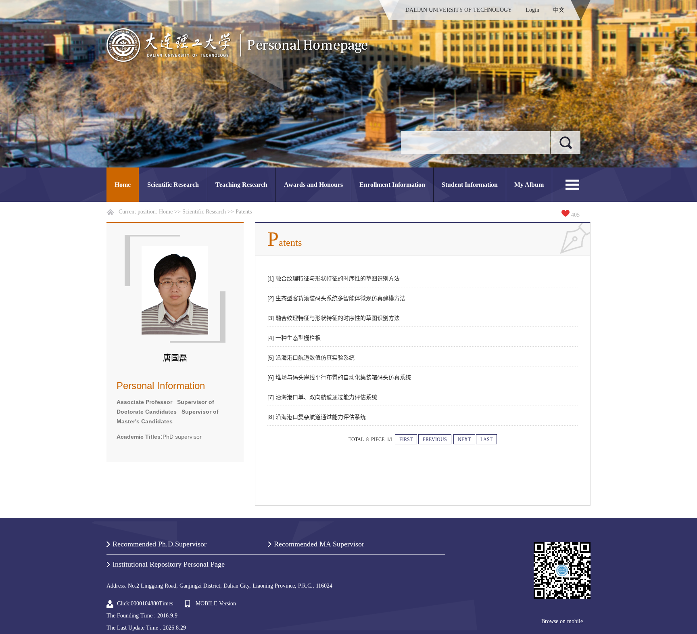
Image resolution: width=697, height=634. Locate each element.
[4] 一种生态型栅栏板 (294, 338)
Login (532, 10)
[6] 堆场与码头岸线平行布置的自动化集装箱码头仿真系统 (339, 377)
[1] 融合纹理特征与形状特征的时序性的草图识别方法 (333, 278)
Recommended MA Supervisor (319, 544)
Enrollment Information (392, 184)
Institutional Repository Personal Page (169, 564)
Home (123, 184)
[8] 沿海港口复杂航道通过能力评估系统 (316, 417)
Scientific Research (173, 184)
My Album (529, 184)
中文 (558, 10)
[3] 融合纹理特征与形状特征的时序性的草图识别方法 (333, 318)
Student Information (470, 184)
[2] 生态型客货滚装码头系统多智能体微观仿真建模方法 (336, 298)
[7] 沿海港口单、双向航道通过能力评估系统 (322, 397)
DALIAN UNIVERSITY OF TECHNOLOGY (458, 10)
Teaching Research (241, 184)
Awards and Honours (313, 184)
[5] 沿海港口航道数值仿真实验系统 (311, 357)
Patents (244, 212)
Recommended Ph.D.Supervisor (160, 544)
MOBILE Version (216, 604)
